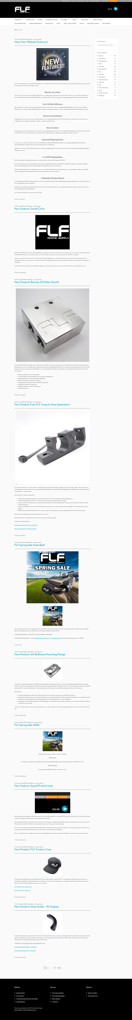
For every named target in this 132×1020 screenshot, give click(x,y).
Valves (82, 23)
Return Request (56, 999)
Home (17, 29)
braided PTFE (38, 943)
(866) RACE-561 (66, 1)
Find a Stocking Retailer (95, 1)
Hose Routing (97, 19)
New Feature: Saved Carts (29, 208)
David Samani (29, 39)
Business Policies (20, 993)
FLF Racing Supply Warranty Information (27, 999)
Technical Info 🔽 (105, 1)
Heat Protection (20, 23)
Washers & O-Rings (93, 23)
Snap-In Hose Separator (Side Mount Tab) (25, 529)
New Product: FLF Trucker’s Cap (32, 849)
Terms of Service (28, 1010)
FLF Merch (64, 19)
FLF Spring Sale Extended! (29, 545)
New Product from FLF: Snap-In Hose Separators (42, 404)
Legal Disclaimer (20, 1001)
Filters (40, 19)
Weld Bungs (106, 23)
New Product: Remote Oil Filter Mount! (36, 282)
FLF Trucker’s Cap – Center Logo (23, 887)
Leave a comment (37, 39)
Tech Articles (22, 199)
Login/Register (113, 1)
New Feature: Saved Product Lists (33, 785)
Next (59, 968)
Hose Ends (84, 19)
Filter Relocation (51, 19)
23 (54, 968)
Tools (58, 23)
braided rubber (28, 943)
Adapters (18, 19)
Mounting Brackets (35, 23)
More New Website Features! (31, 41)
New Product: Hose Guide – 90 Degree (36, 906)
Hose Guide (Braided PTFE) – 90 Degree (25, 950)
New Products (22, 394)
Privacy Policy (20, 996)
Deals (20, 644)
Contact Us (73, 1)
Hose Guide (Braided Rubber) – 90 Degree (25, 947)
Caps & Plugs (30, 19)
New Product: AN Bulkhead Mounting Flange (39, 654)
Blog (87, 1)
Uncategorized (22, 272)
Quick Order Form (93, 996)
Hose (74, 19)
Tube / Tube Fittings (70, 23)
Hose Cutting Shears (55, 638)
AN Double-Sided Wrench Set (41, 638)
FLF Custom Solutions (58, 993)
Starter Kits (49, 23)
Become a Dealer (81, 1)
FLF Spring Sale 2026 (27, 725)
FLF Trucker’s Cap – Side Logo (22, 890)
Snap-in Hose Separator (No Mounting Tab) (25, 525)
